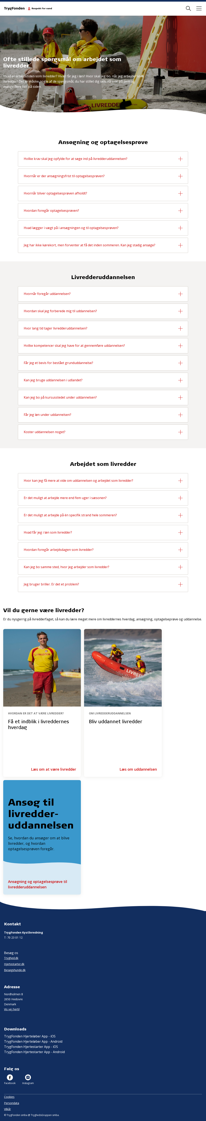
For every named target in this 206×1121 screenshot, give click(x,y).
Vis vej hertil (12, 1009)
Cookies (9, 1097)
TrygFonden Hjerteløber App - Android (33, 1041)
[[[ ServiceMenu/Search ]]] (188, 8)
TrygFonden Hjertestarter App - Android (34, 1052)
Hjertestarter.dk (14, 964)
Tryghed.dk (11, 958)
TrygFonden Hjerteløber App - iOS (30, 1036)
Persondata (11, 1103)
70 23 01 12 (13, 937)
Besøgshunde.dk (15, 970)
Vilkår (7, 1109)
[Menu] (199, 8)
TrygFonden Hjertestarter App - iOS (31, 1046)
